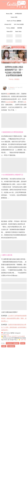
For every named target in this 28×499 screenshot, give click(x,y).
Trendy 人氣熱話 (10, 28)
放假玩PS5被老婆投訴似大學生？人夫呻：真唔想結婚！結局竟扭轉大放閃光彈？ (13, 327)
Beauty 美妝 (9, 13)
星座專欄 (19, 28)
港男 (3, 346)
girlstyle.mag (5, 334)
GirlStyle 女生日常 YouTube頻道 (15, 336)
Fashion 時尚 (14, 17)
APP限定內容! (18, 13)
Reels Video (18, 31)
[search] (25, 5)
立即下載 (23, 339)
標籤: (3, 343)
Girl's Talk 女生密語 (19, 24)
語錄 (8, 93)
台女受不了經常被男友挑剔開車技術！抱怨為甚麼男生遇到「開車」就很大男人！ (13, 318)
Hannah (12, 87)
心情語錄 (11, 346)
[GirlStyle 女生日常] (14, 5)
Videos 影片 (10, 31)
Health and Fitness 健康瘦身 (14, 20)
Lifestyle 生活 (7, 24)
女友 (24, 102)
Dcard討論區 (9, 102)
